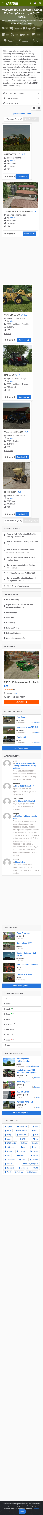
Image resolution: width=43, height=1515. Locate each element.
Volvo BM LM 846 (15, 315)
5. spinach (8, 1019)
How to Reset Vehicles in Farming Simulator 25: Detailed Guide (20, 550)
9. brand (8, 1040)
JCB (36, 1168)
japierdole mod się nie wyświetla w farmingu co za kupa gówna (24, 791)
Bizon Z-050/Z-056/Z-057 (24, 786)
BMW (23, 1160)
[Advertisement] (21, 261)
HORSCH (21, 1151)
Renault (35, 1155)
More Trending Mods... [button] (21, 985)
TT (24, 1147)
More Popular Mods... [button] (21, 748)
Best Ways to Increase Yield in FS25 (20, 573)
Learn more (36, 1508)
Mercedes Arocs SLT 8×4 (27, 727)
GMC (36, 1135)
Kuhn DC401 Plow (24, 974)
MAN (36, 1126)
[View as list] (33, 108)
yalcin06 (37, 732)
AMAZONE (23, 1126)
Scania (9, 1151)
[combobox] (21, 93)
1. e (5, 999)
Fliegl (25, 1143)
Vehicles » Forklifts (21, 324)
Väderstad (10, 1147)
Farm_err (37, 1078)
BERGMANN (11, 1143)
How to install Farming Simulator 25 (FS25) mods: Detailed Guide (21, 579)
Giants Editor (20, 862)
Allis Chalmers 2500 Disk (27, 964)
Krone (36, 1131)
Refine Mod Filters (23, 114)
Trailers (16, 441)
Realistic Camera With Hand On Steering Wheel (27, 1071)
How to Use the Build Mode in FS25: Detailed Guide (20, 558)
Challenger (33, 1172)
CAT (23, 1139)
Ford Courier (21, 717)
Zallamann (36, 722)
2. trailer (7, 1004)
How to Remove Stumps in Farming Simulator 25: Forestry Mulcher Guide (24, 765)
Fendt (8, 1172)
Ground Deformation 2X (15, 638)
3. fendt (8, 1009)
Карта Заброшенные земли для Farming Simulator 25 (19, 606)
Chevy (35, 1147)
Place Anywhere (23, 933)
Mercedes (24, 1168)
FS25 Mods (11, 163)
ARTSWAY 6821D (14, 154)
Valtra (8, 1131)
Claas (21, 1155)
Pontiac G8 (21, 737)
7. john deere (10, 1029)
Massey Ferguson (31, 1164)
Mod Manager (11, 612)
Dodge (8, 1135)
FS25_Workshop (12, 599)
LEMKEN (34, 1160)
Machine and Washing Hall (25, 801)
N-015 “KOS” (12, 492)
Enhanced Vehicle (13, 628)
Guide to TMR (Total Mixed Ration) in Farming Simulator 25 (21, 535)
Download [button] (21, 176)
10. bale (7, 1045)
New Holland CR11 (24, 943)
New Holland (22, 1131)
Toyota (9, 1126)
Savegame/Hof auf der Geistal (20, 211)
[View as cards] (38, 108)
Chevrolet (10, 1168)
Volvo (8, 334)
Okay (22, 1511)
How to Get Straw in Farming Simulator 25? (22, 543)
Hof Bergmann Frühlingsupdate (23, 1060)
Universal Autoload (13, 633)
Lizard (8, 1139)
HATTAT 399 (12, 375)
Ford (8, 1155)
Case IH (9, 1164)
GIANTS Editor (22, 1092)
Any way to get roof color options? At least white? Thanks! (23, 807)
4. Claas (9, 1014)
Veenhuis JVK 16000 (16, 432)
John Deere (23, 1135)
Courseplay (10, 623)
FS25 (9, 324)
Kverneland (10, 1160)
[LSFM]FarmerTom (34, 1066)
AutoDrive (10, 618)
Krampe (35, 1151)
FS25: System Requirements (17, 586)
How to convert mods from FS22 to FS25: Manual (20, 566)
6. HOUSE (9, 1024)
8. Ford (8, 1034)
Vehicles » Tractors (21, 384)
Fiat (36, 1139)
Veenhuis (9, 451)
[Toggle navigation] (2, 3)
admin (12, 161)
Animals (20, 1172)
